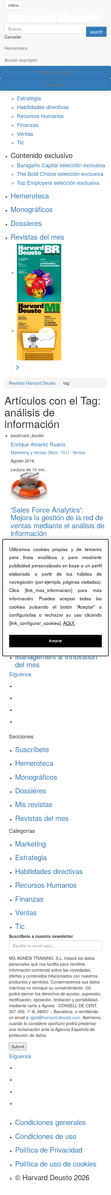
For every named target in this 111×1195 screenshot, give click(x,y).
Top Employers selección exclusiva (58, 182)
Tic (20, 142)
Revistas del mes (37, 236)
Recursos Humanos (40, 116)
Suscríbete (32, 749)
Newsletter (55, 84)
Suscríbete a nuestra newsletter (41, 936)
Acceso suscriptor (21, 60)
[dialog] (55, 597)
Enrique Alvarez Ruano (38, 444)
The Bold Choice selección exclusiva (60, 173)
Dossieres (26, 223)
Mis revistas (33, 804)
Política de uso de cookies (55, 1163)
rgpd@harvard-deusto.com (55, 1017)
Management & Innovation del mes (56, 660)
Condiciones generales (50, 1122)
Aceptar (55, 640)
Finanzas (27, 124)
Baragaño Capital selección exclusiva (61, 165)
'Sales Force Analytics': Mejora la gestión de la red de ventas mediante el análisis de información (57, 521)
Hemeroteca (16, 48)
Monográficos (32, 209)
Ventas (25, 133)
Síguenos (20, 674)
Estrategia (29, 98)
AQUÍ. (69, 623)
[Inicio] (55, 16)
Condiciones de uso (45, 1136)
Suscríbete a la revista (55, 72)
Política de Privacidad (48, 1149)
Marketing (30, 843)
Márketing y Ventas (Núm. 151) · (42, 452)
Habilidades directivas (43, 107)
